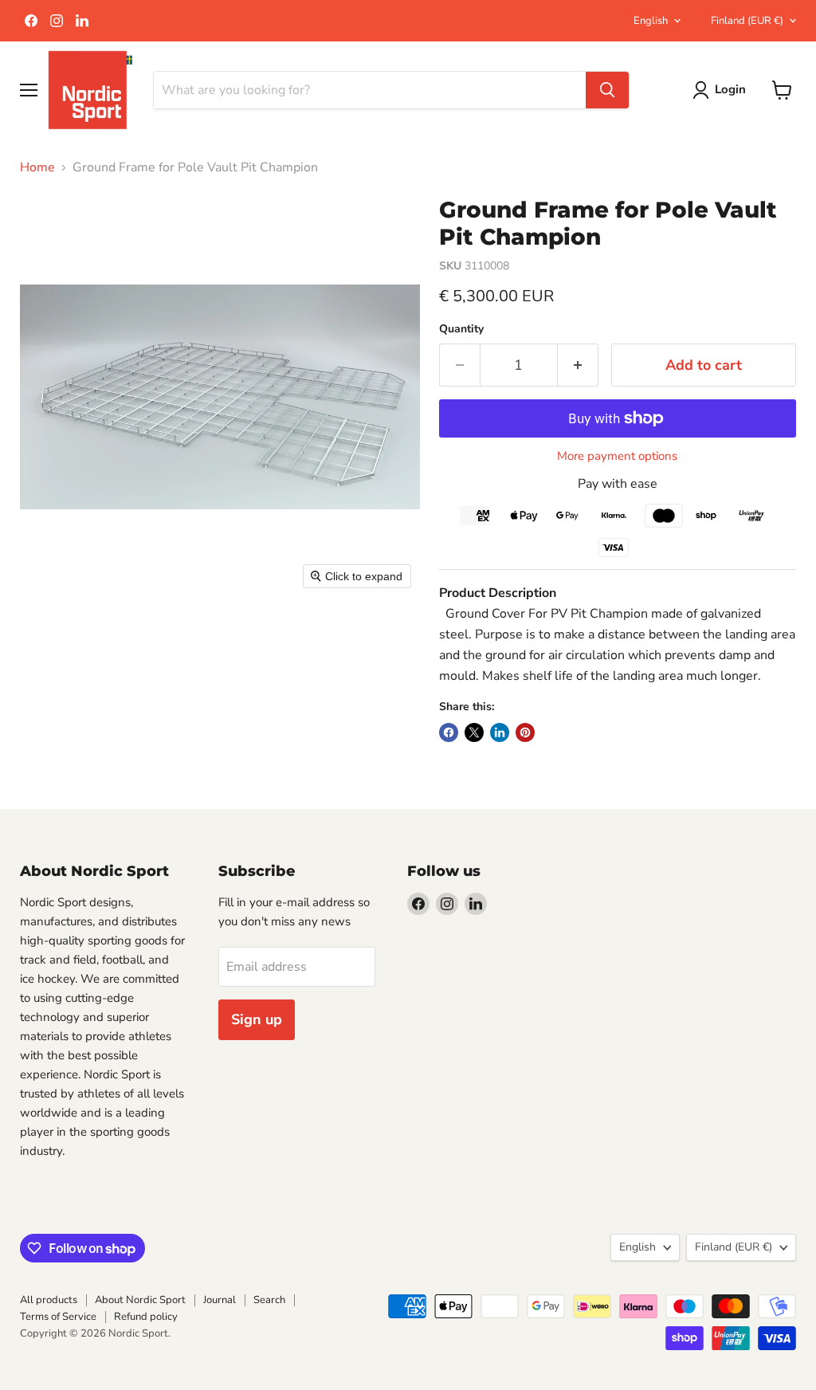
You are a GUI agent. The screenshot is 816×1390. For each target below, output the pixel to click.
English (651, 21)
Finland (747, 21)
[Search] (607, 90)
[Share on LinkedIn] (499, 732)
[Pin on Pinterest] (525, 732)
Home (37, 167)
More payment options (617, 456)
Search (269, 1300)
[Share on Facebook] (448, 732)
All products (48, 1300)
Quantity (461, 329)
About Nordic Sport (140, 1300)
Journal (219, 1300)
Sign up (256, 1019)
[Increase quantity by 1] (578, 365)
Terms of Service (58, 1317)
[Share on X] (474, 732)
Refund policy (146, 1317)
